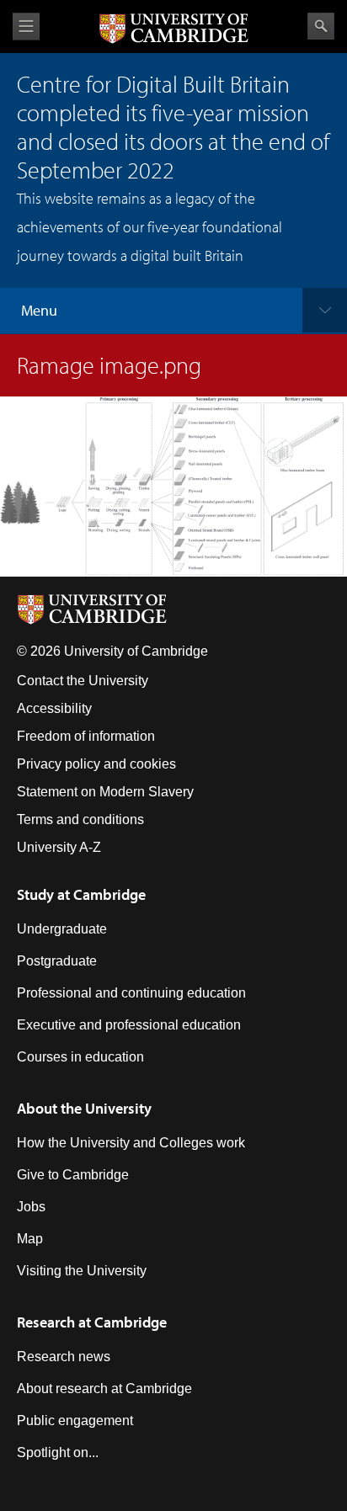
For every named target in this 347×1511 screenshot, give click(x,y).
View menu (26, 26)
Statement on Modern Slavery (105, 792)
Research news (63, 1356)
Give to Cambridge (73, 1175)
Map (30, 1239)
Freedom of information (86, 736)
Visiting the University (82, 1271)
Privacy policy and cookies (96, 764)
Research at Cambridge (92, 1322)
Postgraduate (57, 961)
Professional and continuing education (131, 993)
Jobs (31, 1207)
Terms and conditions (80, 819)
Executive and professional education (129, 1025)
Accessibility (54, 708)
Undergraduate (62, 929)
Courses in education (80, 1057)
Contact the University (82, 680)
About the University (84, 1108)
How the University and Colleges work (131, 1143)
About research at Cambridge (104, 1388)
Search (320, 26)
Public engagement (75, 1420)
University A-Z (59, 847)
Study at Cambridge (81, 894)
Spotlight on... (58, 1452)
